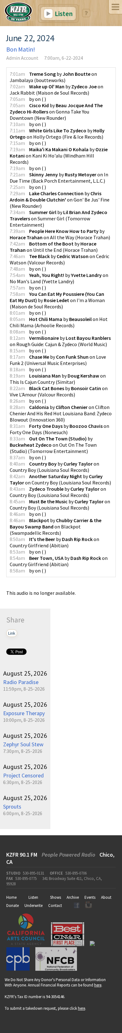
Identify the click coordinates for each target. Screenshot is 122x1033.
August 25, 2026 (25, 673)
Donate (12, 905)
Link (11, 633)
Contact (55, 905)
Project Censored (23, 775)
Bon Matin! (20, 49)
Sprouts (12, 806)
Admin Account (22, 58)
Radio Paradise (20, 682)
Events (89, 897)
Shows (55, 897)
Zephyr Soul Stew (23, 744)
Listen (63, 13)
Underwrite (33, 905)
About (106, 897)
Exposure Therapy (24, 713)
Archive (73, 897)
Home (11, 897)
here (97, 985)
